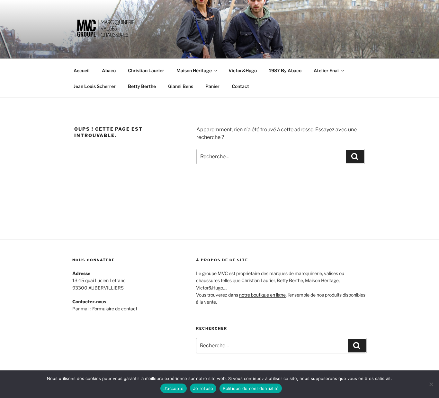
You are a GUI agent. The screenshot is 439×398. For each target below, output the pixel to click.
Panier (212, 86)
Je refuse (203, 388)
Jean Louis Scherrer (95, 86)
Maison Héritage (194, 70)
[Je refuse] (431, 384)
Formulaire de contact (114, 308)
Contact (240, 86)
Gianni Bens (180, 86)
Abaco (109, 70)
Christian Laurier (146, 70)
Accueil (82, 70)
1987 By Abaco (285, 70)
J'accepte (174, 388)
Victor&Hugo (242, 70)
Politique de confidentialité (251, 388)
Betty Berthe (142, 86)
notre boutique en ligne (262, 295)
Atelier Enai (326, 70)
